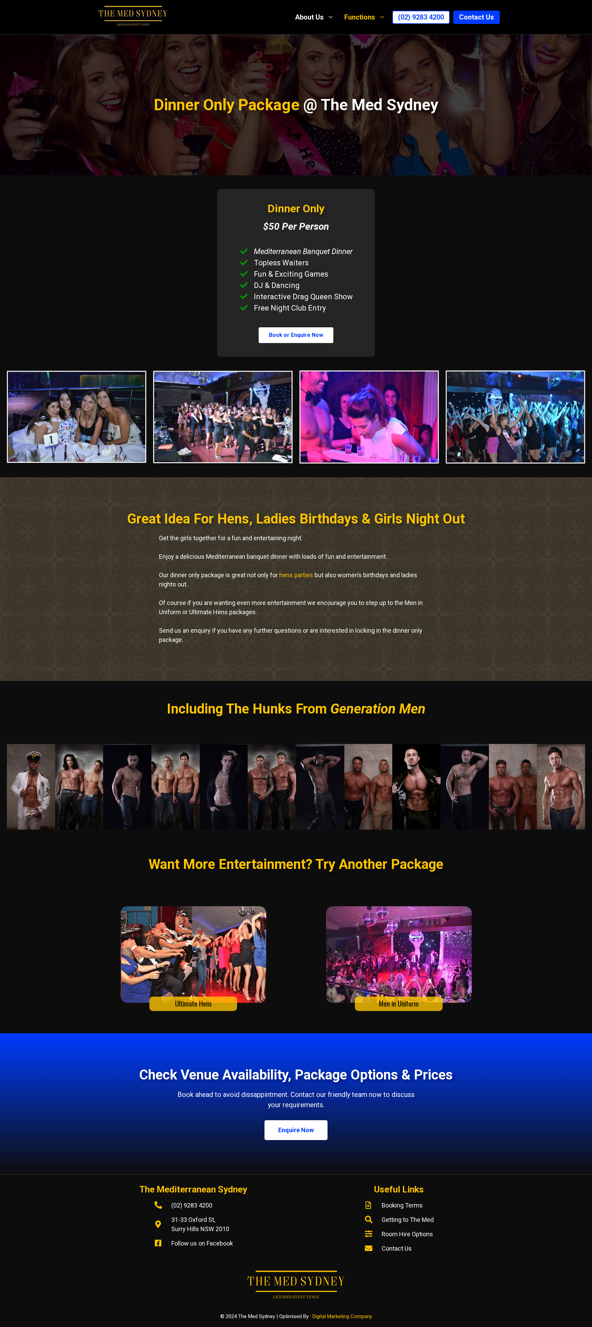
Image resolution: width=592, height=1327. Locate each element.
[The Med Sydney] (134, 17)
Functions (359, 17)
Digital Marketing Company (342, 1316)
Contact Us (476, 17)
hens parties (296, 575)
